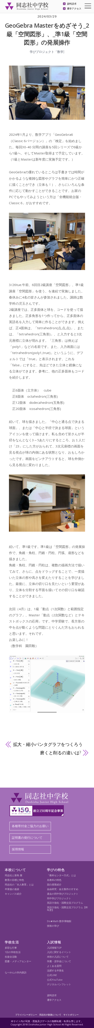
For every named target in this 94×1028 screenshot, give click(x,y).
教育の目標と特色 (14, 879)
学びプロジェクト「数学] (47, 52)
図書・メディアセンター (18, 961)
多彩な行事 (11, 947)
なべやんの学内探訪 (15, 972)
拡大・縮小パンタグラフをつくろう (48, 744)
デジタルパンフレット (59, 984)
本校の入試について (58, 956)
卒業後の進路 (12, 889)
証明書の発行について (27, 837)
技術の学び (53, 925)
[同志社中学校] (27, 8)
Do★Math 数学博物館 (59, 921)
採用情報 (18, 849)
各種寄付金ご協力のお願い (30, 826)
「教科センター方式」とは (61, 875)
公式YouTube (55, 979)
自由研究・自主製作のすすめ (62, 889)
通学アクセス (74, 8)
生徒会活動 (11, 956)
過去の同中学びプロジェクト (62, 893)
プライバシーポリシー (26, 1014)
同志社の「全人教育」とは (19, 884)
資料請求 (72, 3)
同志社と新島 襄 (13, 875)
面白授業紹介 (54, 884)
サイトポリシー (71, 1014)
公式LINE (52, 975)
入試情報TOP (54, 947)
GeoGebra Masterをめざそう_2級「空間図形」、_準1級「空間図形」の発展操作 (47, 33)
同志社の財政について (50, 1014)
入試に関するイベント (59, 952)
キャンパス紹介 (13, 893)
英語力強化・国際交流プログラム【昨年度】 (67, 909)
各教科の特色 (54, 879)
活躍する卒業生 (55, 970)
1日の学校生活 (13, 952)
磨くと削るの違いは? (60, 753)
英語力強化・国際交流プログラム (65, 902)
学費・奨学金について (59, 961)
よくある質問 (54, 965)
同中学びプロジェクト (59, 898)
